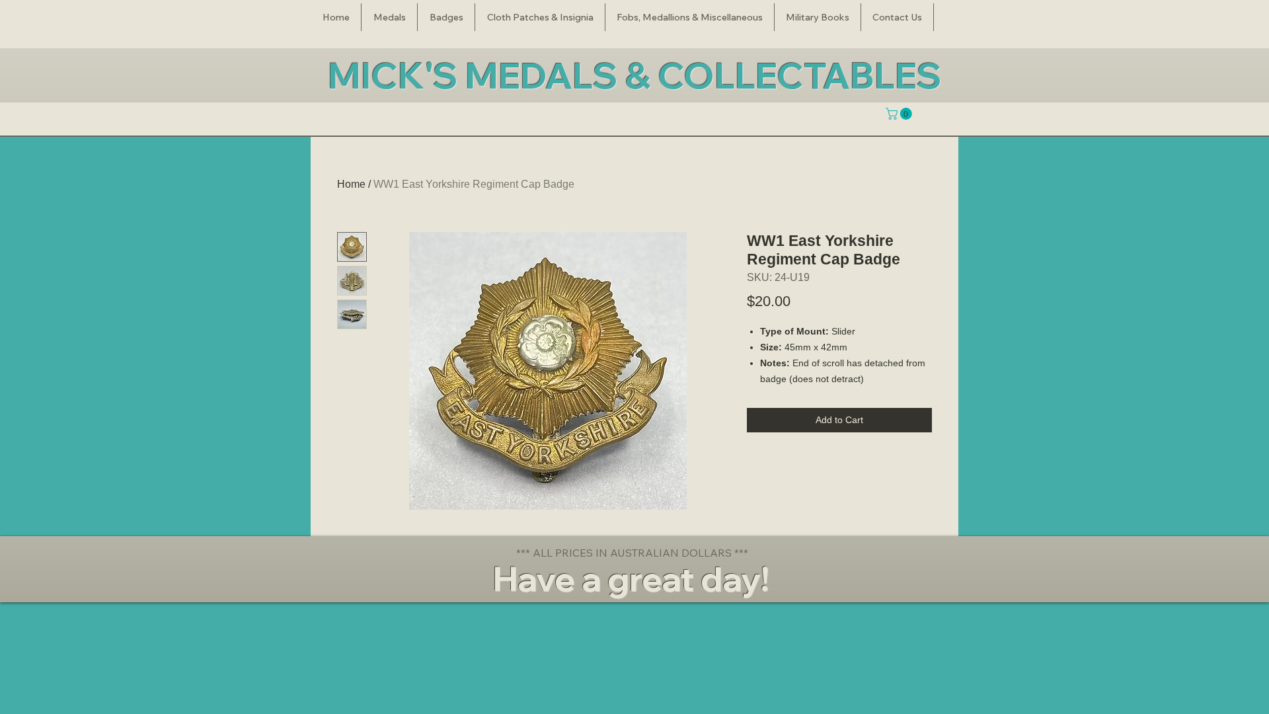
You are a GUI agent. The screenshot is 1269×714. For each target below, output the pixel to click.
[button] (389, 17)
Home (351, 184)
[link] (900, 114)
